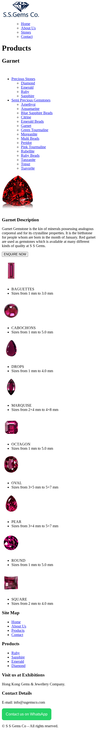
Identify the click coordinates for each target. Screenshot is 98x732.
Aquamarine (30, 109)
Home (25, 24)
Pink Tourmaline (33, 147)
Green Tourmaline (34, 130)
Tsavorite (28, 168)
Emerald (27, 87)
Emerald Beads (32, 121)
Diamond (28, 83)
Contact (27, 37)
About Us (28, 28)
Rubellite (27, 151)
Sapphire (27, 96)
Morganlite (29, 134)
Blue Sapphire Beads (37, 113)
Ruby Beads (30, 155)
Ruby (25, 92)
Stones (26, 32)
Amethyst (28, 104)
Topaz (25, 164)
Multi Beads (30, 138)
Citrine (26, 117)
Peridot (26, 143)
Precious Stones (23, 79)
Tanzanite (28, 160)
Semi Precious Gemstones (30, 100)
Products (17, 630)
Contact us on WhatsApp (27, 714)
